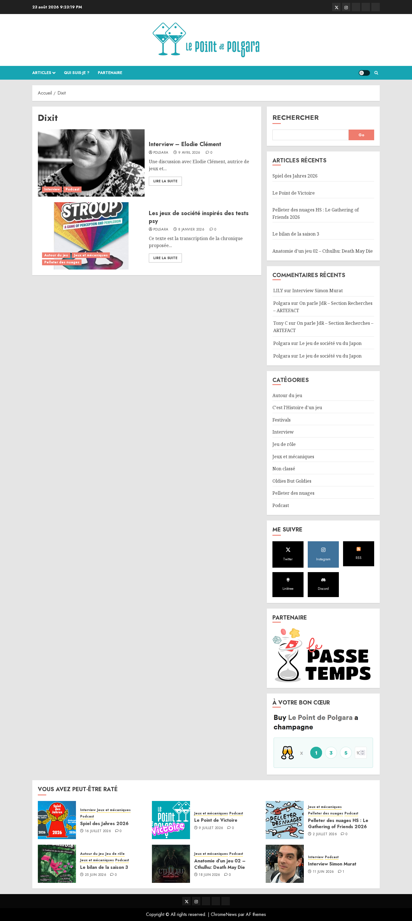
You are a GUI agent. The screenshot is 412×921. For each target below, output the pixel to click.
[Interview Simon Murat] (285, 864)
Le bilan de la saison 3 (295, 234)
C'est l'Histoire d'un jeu (297, 407)
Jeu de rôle (284, 444)
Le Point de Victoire (293, 193)
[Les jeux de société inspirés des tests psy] (91, 236)
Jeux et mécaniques (91, 255)
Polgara (160, 153)
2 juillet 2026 (325, 834)
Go (361, 135)
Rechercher (295, 117)
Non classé (283, 469)
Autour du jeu (56, 255)
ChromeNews (224, 914)
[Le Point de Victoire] (171, 820)
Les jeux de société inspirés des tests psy (199, 217)
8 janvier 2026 (191, 229)
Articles (41, 72)
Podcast (72, 189)
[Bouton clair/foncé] (364, 73)
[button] (376, 72)
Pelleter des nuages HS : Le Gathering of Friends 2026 (338, 823)
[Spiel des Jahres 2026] (57, 820)
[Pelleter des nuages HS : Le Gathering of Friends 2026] (285, 820)
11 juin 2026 (323, 872)
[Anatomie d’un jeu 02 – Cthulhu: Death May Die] (171, 864)
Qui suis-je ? (76, 72)
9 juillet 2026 (211, 828)
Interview (52, 189)
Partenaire (110, 72)
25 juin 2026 (95, 875)
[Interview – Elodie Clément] (91, 163)
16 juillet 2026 (98, 831)
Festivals (281, 420)
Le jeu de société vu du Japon (330, 343)
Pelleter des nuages (61, 262)
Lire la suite (165, 181)
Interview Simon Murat (317, 290)
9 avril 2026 (189, 153)
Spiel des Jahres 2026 (295, 176)
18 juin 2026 (209, 875)
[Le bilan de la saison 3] (57, 864)
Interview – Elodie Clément (185, 144)
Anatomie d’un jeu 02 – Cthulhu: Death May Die (322, 251)
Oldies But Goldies (291, 481)
